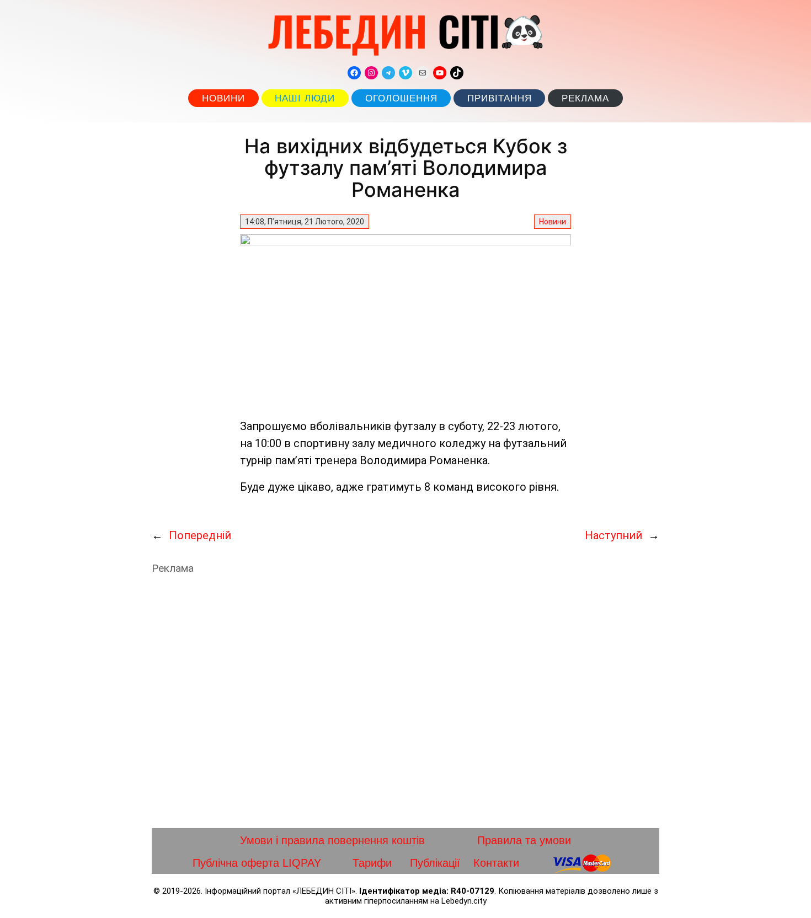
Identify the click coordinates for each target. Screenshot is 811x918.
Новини (223, 98)
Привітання (499, 98)
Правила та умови (524, 840)
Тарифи (372, 863)
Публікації (435, 863)
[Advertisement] (405, 701)
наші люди (305, 98)
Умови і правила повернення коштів (332, 840)
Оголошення (401, 98)
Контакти (496, 863)
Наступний (613, 535)
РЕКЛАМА (585, 98)
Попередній (200, 535)
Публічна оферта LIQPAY (257, 863)
